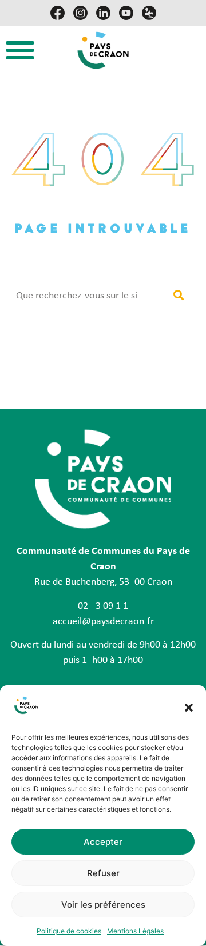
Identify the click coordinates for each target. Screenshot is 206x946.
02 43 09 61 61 (103, 606)
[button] (189, 707)
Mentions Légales (135, 931)
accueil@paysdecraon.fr (103, 621)
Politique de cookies (69, 931)
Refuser (103, 873)
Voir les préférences (103, 904)
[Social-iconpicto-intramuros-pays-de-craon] (149, 13)
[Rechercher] (178, 296)
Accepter (103, 841)
